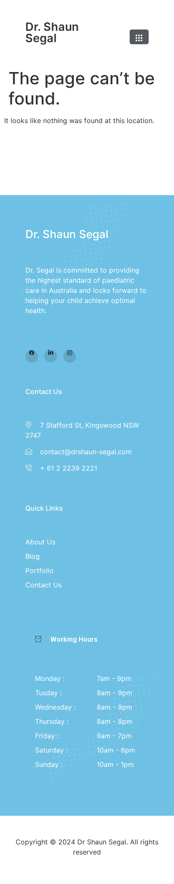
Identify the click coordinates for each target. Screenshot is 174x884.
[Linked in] (50, 356)
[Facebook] (31, 356)
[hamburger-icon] (139, 36)
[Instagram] (69, 356)
